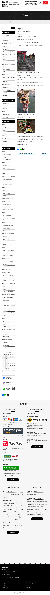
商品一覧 (21, 9)
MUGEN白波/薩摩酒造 (8, 225)
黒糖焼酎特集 (6, 114)
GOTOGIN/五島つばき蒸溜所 (9, 330)
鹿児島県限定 (6, 103)
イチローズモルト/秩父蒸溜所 (9, 306)
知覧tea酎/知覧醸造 (7, 179)
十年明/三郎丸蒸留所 (7, 326)
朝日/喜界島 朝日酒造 (8, 275)
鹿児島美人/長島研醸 (7, 264)
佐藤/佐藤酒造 (6, 168)
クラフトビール (6, 59)
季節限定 (5, 108)
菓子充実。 (45, 154)
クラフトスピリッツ (7, 61)
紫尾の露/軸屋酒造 (7, 269)
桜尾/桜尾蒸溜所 (7, 318)
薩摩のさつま (6, 81)
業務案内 (5, 95)
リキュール (5, 132)
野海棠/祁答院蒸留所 (7, 244)
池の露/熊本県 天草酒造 (8, 280)
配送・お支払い (36, 9)
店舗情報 (28, 9)
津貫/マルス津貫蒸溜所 (8, 291)
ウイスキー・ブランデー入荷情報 (9, 55)
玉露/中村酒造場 (7, 239)
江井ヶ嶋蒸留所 (6, 345)
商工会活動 (5, 40)
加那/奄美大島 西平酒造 (8, 278)
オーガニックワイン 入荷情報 (9, 65)
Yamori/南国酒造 (7, 204)
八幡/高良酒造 (6, 212)
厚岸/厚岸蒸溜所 (7, 310)
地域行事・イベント (7, 43)
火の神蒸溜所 (6, 300)
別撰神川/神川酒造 (7, 187)
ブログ (4, 9)
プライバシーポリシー (30, 584)
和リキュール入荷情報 (8, 51)
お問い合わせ (44, 9)
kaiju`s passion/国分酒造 (9, 218)
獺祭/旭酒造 (6, 286)
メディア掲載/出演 (7, 90)
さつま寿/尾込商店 (7, 159)
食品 (4, 71)
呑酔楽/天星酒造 (7, 201)
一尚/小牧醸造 (6, 151)
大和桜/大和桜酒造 (7, 157)
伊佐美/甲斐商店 (7, 230)
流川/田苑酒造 (6, 266)
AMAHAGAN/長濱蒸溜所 (8, 313)
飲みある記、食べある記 (8, 87)
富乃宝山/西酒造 (7, 165)
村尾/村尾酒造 (6, 173)
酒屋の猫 (5, 38)
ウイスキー (5, 130)
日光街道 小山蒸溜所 (7, 339)
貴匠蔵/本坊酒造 (7, 195)
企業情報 (5, 586)
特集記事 (5, 93)
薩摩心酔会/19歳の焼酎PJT (9, 78)
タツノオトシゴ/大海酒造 (8, 250)
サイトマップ (28, 586)
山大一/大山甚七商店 (7, 182)
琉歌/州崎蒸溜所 (7, 324)
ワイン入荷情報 (6, 69)
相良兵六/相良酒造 (7, 222)
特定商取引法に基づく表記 (32, 582)
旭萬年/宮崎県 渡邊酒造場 (9, 283)
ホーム (4, 582)
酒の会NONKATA (7, 84)
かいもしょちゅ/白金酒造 (8, 233)
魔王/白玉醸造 (6, 247)
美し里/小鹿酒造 (6, 228)
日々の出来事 (6, 35)
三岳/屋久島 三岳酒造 (8, 261)
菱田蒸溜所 (5, 303)
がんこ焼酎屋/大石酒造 (8, 198)
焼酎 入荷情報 (6, 46)
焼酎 (4, 124)
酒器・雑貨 (5, 74)
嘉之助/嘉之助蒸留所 (7, 289)
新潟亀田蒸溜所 (6, 336)
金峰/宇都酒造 (6, 162)
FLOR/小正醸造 (6, 272)
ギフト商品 (5, 106)
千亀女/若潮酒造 (7, 207)
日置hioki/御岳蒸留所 (8, 297)
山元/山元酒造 (6, 242)
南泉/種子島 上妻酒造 (8, 255)
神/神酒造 (5, 171)
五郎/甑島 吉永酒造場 (8, 209)
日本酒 (4, 127)
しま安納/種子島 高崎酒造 (9, 253)
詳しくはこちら (13, 479)
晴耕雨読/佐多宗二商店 (8, 236)
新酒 (4, 111)
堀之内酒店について (13, 9)
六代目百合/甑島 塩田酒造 (9, 176)
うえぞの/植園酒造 (7, 154)
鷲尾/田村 (5, 190)
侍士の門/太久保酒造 (7, 184)
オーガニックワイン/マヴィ (8, 347)
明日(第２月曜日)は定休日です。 (26, 154)
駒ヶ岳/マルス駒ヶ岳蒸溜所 (9, 294)
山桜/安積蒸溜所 (7, 315)
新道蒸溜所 (5, 334)
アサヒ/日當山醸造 (7, 215)
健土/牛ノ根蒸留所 (7, 193)
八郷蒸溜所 (5, 342)
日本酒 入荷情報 (6, 49)
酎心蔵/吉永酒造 (7, 258)
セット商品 (5, 117)
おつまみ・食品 (6, 141)
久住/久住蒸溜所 (7, 321)
